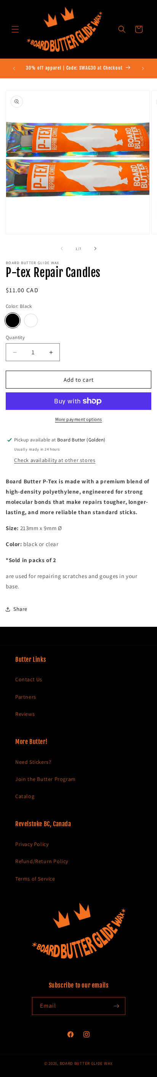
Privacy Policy (31, 844)
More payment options (78, 419)
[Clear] (31, 320)
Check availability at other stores (54, 460)
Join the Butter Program (45, 779)
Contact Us (28, 679)
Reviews (25, 714)
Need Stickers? (33, 761)
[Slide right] (95, 248)
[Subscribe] (116, 1006)
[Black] (12, 320)
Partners (25, 696)
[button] (15, 29)
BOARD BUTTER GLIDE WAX (86, 1063)
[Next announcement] (143, 68)
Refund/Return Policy (41, 861)
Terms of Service (35, 878)
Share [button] (20, 608)
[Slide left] (61, 248)
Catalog (24, 796)
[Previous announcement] (14, 68)
